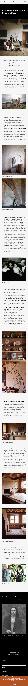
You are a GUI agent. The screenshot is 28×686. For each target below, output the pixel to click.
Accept (14, 684)
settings (20, 681)
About (14, 651)
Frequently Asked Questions (14, 654)
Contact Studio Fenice (14, 652)
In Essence (16, 63)
